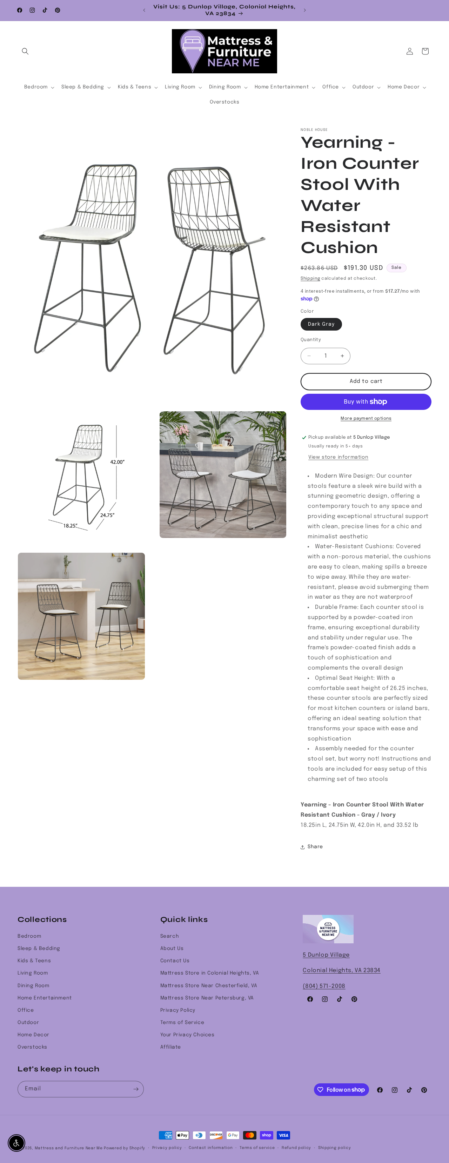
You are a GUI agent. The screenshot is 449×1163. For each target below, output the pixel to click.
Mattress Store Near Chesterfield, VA (208, 985)
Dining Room (33, 985)
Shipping (310, 279)
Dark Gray (321, 324)
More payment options (366, 419)
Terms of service (257, 1148)
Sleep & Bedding (39, 948)
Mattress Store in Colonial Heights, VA (209, 973)
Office (26, 1010)
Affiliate (170, 1047)
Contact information (211, 1148)
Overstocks (32, 1047)
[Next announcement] (305, 10)
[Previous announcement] (144, 10)
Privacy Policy (177, 1010)
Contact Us (175, 960)
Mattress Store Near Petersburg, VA (207, 998)
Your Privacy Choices (187, 1034)
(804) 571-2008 (324, 986)
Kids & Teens (34, 960)
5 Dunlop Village (326, 955)
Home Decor (33, 1034)
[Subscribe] (135, 1089)
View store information (338, 457)
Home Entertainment (45, 998)
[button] (25, 51)
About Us (172, 948)
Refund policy (296, 1148)
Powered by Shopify (124, 1148)
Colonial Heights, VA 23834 (342, 970)
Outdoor (28, 1022)
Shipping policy (334, 1148)
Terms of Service (182, 1022)
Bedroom (29, 936)
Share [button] (315, 846)
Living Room (33, 973)
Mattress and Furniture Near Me (69, 1148)
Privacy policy (167, 1148)
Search (169, 936)
